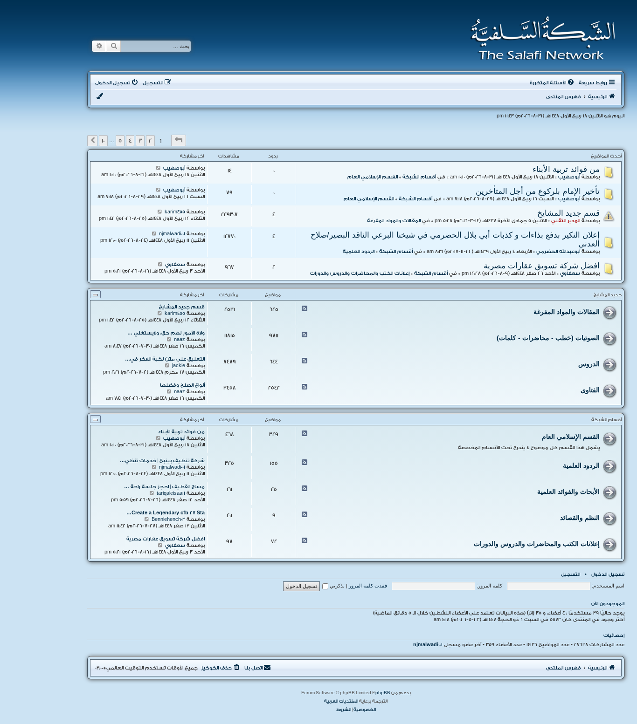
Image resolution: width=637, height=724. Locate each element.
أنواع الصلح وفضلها (182, 385)
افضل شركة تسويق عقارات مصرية (542, 265)
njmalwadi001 (172, 234)
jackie (178, 366)
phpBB (382, 692)
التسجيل (570, 574)
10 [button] (103, 140)
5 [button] (120, 140)
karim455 (175, 212)
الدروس (589, 364)
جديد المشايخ (608, 295)
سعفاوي (570, 273)
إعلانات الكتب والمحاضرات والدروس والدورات (359, 273)
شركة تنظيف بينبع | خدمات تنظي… (162, 461)
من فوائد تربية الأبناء (566, 169)
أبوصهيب (569, 177)
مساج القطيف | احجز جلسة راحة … (164, 487)
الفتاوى (590, 390)
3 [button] (140, 140)
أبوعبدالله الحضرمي (558, 251)
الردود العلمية (358, 251)
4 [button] (130, 140)
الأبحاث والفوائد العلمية (568, 491)
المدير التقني (565, 221)
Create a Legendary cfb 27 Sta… (165, 513)
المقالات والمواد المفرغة (394, 221)
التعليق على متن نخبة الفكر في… (165, 359)
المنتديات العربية (341, 701)
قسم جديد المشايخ (568, 213)
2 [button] (150, 140)
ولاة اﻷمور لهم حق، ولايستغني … (166, 333)
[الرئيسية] (539, 38)
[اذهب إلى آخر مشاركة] (158, 168)
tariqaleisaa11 (171, 493)
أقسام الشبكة (419, 177)
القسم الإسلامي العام (372, 177)
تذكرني (336, 585)
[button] (178, 140)
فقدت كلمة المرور (368, 585)
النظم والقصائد (580, 517)
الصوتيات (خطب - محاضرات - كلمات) (548, 338)
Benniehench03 (168, 519)
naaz (179, 339)
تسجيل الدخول (607, 574)
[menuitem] (552, 83)
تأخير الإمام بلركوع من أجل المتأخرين (538, 191)
